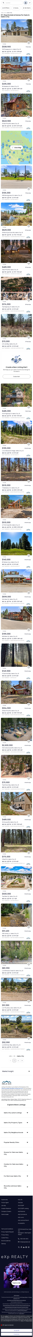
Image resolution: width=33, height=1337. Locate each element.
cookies (6, 1316)
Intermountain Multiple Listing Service (12, 1088)
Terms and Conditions (7, 1228)
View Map (17, 148)
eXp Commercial (22, 1214)
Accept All (16, 1330)
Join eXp (3, 1205)
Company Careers (6, 1211)
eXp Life (20, 1199)
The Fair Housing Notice (22, 1310)
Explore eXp (4, 1199)
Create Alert (16, 376)
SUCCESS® (21, 1205)
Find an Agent (5, 1202)
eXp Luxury (21, 1217)
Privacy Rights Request (7, 1231)
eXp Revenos (21, 1211)
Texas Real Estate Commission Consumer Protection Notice (16, 1307)
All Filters (6, 8)
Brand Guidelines (5, 1240)
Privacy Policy (5, 1234)
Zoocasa (20, 1202)
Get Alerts (27, 8)
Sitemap (3, 1243)
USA (10, 1056)
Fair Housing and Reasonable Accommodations (16, 1300)
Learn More (21, 1313)
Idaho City (20, 1056)
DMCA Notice (16, 1295)
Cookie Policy (4, 1237)
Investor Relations (6, 1208)
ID (14, 1056)
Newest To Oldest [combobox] (16, 8)
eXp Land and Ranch (23, 1220)
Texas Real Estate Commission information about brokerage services (16, 1305)
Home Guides (4, 1214)
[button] (16, 1071)
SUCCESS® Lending (23, 1208)
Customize (16, 1334)
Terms (22, 1320)
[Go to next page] (22, 1060)
